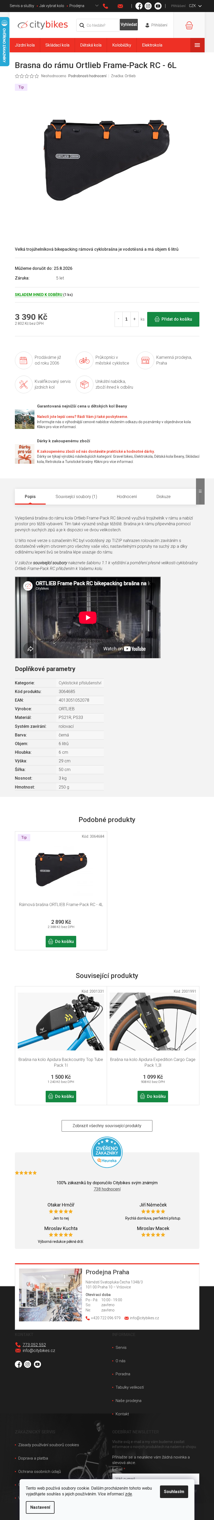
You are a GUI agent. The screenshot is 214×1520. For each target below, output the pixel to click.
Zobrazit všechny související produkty (107, 1125)
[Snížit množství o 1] (119, 319)
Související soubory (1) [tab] (76, 496)
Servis (121, 1347)
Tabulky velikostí (130, 1387)
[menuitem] (25, 45)
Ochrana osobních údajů (39, 1471)
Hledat (129, 24)
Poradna (123, 1374)
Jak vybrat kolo (51, 6)
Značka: (123, 76)
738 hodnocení (107, 1189)
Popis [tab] (30, 496)
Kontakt (122, 1414)
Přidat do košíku (177, 319)
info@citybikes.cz (39, 1350)
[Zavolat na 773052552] (110, 6)
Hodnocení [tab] (127, 496)
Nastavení (40, 1507)
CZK (193, 6)
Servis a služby (22, 6)
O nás (121, 1361)
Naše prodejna (128, 1400)
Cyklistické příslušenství (80, 682)
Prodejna (76, 6)
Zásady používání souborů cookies (48, 1445)
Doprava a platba (33, 1458)
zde (128, 1493)
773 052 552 (34, 1344)
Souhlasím (174, 1491)
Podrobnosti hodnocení (87, 76)
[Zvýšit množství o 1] (134, 319)
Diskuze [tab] (164, 496)
